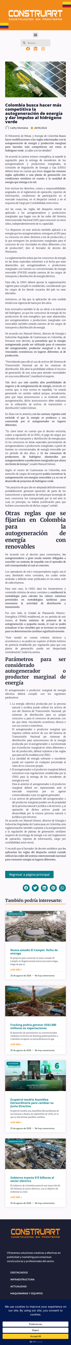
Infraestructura (22, 1279)
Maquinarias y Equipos (26, 1293)
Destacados (19, 1272)
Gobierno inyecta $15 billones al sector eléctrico (32, 1179)
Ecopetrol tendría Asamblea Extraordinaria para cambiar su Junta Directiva (32, 1103)
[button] (35, 35)
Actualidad (18, 1286)
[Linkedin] (35, 48)
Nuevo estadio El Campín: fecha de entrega (34, 951)
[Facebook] (28, 48)
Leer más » (16, 969)
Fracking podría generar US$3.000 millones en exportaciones (33, 1026)
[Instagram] (43, 48)
